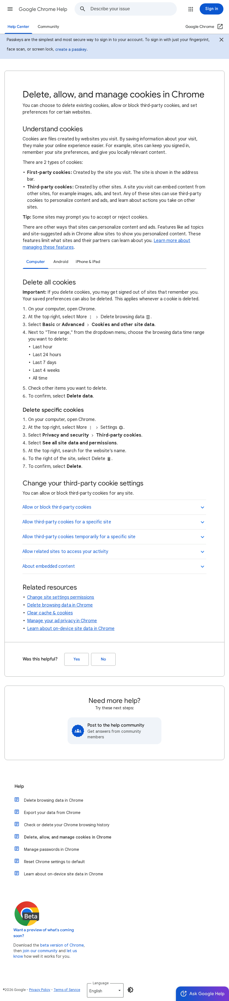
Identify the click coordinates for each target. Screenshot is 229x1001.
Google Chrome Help (43, 9)
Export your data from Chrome (52, 812)
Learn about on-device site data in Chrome (71, 628)
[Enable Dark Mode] (130, 990)
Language (101, 983)
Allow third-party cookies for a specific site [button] (66, 522)
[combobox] (133, 9)
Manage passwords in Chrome (51, 849)
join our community (40, 950)
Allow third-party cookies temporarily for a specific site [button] (79, 537)
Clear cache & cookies (50, 613)
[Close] (221, 40)
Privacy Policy (39, 990)
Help (19, 786)
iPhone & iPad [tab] (88, 261)
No (103, 659)
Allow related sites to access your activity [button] (65, 551)
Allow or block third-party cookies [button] (56, 507)
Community (48, 26)
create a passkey (71, 49)
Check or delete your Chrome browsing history (66, 824)
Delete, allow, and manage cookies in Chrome (67, 837)
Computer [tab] (35, 261)
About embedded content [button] (48, 566)
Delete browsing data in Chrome (60, 605)
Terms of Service (67, 990)
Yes (76, 659)
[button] (10, 9)
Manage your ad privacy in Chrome (62, 621)
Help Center (18, 26)
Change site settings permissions (60, 597)
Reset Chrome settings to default (54, 861)
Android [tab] (60, 261)
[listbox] (105, 990)
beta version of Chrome (62, 945)
